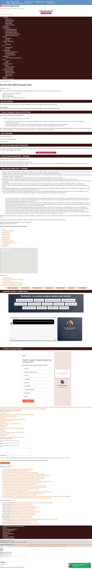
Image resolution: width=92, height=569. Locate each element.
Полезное (5, 77)
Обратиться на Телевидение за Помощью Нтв (20, 516)
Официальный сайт (9, 20)
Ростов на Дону (72, 544)
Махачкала (63, 546)
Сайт (1, 446)
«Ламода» (7, 39)
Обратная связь (6, 532)
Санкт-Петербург (22, 544)
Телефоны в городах (7, 63)
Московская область (10, 66)
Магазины (5, 36)
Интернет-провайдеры (8, 41)
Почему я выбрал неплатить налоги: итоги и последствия (16, 490)
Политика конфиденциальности (10, 529)
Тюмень (89, 544)
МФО (4, 59)
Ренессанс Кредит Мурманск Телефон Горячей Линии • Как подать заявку (20, 472)
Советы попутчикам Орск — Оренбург (12, 285)
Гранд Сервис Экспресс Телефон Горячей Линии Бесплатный (24, 523)
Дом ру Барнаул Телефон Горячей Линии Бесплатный (12, 419)
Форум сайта (6, 26)
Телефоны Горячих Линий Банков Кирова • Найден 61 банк (16, 470)
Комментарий (3, 455)
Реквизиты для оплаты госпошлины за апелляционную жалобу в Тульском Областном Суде (24, 485)
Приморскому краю (8, 241)
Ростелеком (8, 44)
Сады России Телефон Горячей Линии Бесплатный (12, 428)
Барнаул (28, 546)
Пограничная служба (10, 53)
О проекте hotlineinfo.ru (8, 530)
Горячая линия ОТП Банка (11, 32)
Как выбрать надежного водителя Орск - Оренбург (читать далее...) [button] (16, 162)
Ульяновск (38, 546)
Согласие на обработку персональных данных (13, 526)
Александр (5, 520)
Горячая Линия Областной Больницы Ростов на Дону (22, 508)
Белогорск (5, 246)
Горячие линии (8, 18)
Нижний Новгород (49, 544)
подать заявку (10, 408)
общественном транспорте (73, 407)
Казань (43, 544)
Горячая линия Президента (11, 51)
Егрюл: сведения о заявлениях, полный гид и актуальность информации (20, 494)
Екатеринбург (37, 544)
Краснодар (79, 544)
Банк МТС (7, 48)
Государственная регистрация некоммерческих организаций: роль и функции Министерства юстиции (27, 481)
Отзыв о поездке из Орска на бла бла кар (13, 279)
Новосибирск (30, 544)
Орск (4, 229)
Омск (62, 544)
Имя (1, 441)
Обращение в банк (9, 71)
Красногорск (6, 232)
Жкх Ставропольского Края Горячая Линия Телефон (24, 520)
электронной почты (41, 408)
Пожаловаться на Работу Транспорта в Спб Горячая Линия (25, 511)
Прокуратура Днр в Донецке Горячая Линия (20, 504)
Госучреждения (6, 50)
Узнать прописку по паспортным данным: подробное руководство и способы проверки (23, 478)
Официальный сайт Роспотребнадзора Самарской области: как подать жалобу (21, 479)
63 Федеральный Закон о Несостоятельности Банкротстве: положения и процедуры (23, 493)
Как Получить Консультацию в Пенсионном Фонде (12, 432)
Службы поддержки (9, 24)
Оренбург (82, 407)
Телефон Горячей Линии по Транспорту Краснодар (23, 513)
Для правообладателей (8, 533)
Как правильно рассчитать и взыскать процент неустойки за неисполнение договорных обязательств (27, 497)
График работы (8, 23)
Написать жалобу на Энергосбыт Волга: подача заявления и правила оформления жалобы (24, 473)
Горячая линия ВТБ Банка (11, 30)
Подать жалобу (8, 74)
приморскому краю (24, 408)
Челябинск (57, 544)
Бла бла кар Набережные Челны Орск (12, 282)
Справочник (5, 535)
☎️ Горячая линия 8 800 (9, 6)
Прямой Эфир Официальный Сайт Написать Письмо (22, 505)
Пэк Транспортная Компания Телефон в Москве (11, 437)
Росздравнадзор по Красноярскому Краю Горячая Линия (23, 514)
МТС (6, 42)
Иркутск (33, 546)
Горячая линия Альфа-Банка (11, 35)
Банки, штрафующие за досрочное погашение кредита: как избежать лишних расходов (23, 476)
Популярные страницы (8, 536)
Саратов (84, 544)
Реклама (5, 527)
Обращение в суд (9, 75)
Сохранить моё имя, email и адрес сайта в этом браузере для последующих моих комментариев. (24, 460)
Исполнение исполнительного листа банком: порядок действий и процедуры (21, 488)
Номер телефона (9, 21)
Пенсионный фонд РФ (10, 54)
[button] (46, 107)
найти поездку (55, 407)
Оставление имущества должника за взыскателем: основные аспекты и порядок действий (24, 487)
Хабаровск (44, 546)
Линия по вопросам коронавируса (13, 57)
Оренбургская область (8, 230)
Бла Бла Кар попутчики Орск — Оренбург (13, 283)
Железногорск (6, 234)
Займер (7, 62)
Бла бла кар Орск (7, 277)
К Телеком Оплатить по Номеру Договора (10, 423)
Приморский (6, 239)
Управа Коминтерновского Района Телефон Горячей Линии (25, 507)
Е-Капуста (7, 60)
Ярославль (50, 546)
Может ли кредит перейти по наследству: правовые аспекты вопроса (19, 484)
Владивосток (57, 546)
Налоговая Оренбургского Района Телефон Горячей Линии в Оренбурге (17, 414)
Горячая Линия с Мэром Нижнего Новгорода (20, 522)
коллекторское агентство (32, 407)
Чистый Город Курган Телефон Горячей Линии (22, 517)
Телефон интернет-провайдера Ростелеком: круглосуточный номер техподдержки (32, 502)
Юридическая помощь (8, 69)
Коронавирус (6, 56)
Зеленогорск (6, 244)
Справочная (5, 17)
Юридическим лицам (10, 72)
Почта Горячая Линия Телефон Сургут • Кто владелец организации (18, 469)
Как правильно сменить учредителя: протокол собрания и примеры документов (22, 482)
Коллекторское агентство (9, 242)
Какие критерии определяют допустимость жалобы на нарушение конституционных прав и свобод (26, 475)
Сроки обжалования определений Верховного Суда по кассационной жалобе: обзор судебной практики (27, 491)
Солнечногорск (7, 237)
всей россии (9, 407)
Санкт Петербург (9, 68)
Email (1, 443)
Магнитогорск (6, 236)
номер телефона (63, 407)
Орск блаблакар (7, 280)
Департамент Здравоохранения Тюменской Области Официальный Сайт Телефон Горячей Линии (34, 519)
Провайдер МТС (9, 47)
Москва (7, 65)
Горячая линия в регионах (8, 538)
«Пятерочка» (8, 38)
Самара (65, 544)
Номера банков (6, 27)
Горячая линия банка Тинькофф (12, 33)
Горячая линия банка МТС (11, 29)
